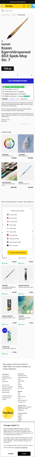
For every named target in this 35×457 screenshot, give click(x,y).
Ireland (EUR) (12, 228)
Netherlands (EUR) (14, 238)
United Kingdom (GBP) (15, 242)
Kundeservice (5, 376)
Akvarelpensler (21, 15)
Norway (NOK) (13, 218)
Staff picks (21, 388)
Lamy (19, 394)
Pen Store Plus (6, 385)
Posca (19, 398)
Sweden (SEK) (13, 214)
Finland (20, 417)
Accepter (24, 453)
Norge (19, 416)
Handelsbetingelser (7, 396)
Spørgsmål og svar (7, 378)
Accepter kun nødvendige (21, 447)
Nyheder (20, 386)
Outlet (19, 384)
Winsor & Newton (22, 400)
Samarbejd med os (7, 388)
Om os (3, 379)
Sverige (20, 414)
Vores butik (5, 381)
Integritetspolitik (6, 397)
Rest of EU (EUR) (13, 245)
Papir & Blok (21, 381)
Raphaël (5, 44)
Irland (19, 421)
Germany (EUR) (13, 235)
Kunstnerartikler (6, 15)
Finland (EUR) (12, 225)
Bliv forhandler (6, 390)
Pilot (19, 393)
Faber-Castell (21, 396)
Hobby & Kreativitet (23, 377)
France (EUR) (12, 232)
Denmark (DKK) (13, 221)
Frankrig (20, 419)
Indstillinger (11, 453)
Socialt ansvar (6, 392)
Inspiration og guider (7, 387)
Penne (19, 379)
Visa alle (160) (21, 402)
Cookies (4, 399)
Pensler (14, 15)
